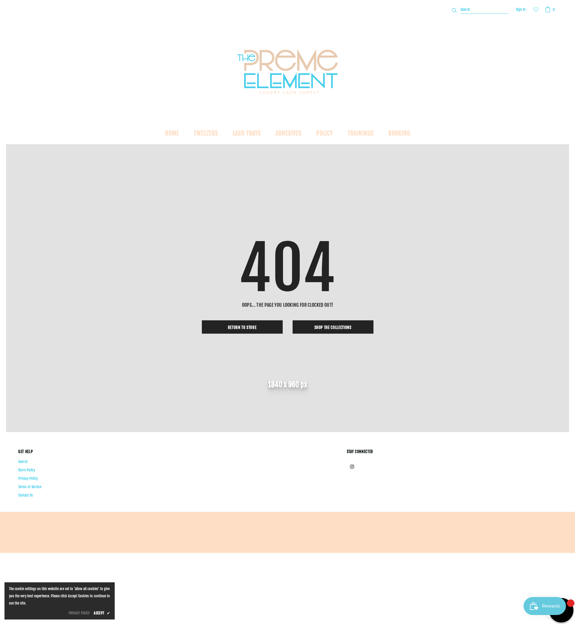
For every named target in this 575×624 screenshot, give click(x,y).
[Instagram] (352, 466)
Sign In (521, 9)
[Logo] (287, 71)
